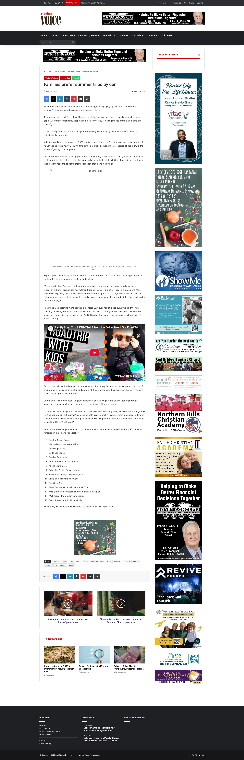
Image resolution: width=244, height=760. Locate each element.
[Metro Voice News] (50, 18)
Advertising (189, 3)
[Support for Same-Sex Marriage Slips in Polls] (94, 654)
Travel (76, 78)
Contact (42, 740)
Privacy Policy (45, 743)
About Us (163, 3)
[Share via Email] (80, 99)
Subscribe (176, 3)
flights (85, 561)
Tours (54, 35)
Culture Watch (59, 72)
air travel (56, 561)
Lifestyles (65, 78)
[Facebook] (46, 99)
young (71, 565)
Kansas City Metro (87, 35)
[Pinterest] (74, 99)
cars (71, 561)
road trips (126, 561)
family (78, 561)
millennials (100, 561)
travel (55, 565)
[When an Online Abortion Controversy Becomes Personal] (129, 654)
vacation (63, 565)
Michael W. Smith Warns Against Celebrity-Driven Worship (106, 3)
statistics (135, 561)
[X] (53, 99)
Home (44, 35)
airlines (64, 561)
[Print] (87, 99)
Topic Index (166, 35)
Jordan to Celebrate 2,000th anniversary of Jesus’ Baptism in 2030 (59, 669)
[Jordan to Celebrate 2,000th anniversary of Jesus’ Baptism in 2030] (59, 654)
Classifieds (137, 35)
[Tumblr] (67, 99)
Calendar (123, 35)
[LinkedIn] (60, 99)
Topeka (151, 35)
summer (48, 565)
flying (103, 400)
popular (117, 561)
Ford (111, 142)
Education (108, 35)
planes (109, 561)
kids (92, 561)
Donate (200, 3)
